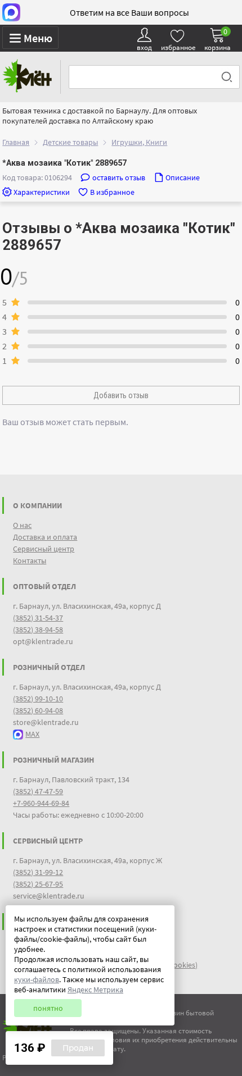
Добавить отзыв (121, 395)
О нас (22, 525)
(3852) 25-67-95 (38, 884)
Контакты (29, 560)
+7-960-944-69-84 (41, 803)
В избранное (112, 192)
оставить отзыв (118, 177)
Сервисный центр (43, 549)
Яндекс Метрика (95, 989)
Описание (182, 177)
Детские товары (70, 142)
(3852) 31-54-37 (38, 618)
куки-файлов (36, 979)
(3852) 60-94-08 (38, 710)
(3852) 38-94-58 (38, 629)
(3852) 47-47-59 (38, 791)
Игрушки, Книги (139, 142)
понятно (48, 1008)
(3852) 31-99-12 (38, 872)
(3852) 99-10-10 (38, 699)
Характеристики (42, 192)
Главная (15, 142)
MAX (32, 734)
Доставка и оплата (45, 537)
